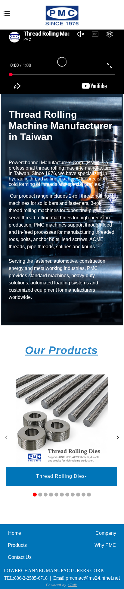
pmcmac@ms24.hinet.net (93, 578)
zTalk (72, 585)
